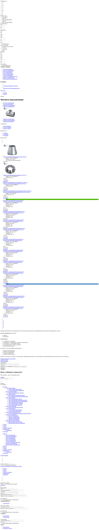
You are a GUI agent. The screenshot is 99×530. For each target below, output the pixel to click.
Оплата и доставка (7, 428)
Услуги (4, 425)
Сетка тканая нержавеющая (15, 411)
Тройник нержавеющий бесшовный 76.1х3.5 (13, 229)
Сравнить (3, 485)
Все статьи (3, 90)
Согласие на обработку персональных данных (11, 466)
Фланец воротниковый (8, 121)
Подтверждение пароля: (6, 494)
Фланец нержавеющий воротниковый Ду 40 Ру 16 (14, 183)
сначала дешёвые (7, 127)
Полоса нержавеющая (8, 74)
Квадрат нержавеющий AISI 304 (16, 392)
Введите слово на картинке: (7, 496)
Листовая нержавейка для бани (10, 85)
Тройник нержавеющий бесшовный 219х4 (13, 286)
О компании (9, 430)
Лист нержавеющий (7, 72)
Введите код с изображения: (7, 366)
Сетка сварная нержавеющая (15, 409)
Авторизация (6, 503)
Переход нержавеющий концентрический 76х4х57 (14, 156)
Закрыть (2, 377)
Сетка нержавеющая (8, 75)
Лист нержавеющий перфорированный (18, 400)
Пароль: (3, 493)
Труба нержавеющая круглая (15, 389)
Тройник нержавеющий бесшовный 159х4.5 (13, 297)
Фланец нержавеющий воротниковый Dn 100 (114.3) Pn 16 (16, 192)
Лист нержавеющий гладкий (15, 399)
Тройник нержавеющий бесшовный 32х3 (12, 262)
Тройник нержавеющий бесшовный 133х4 (13, 308)
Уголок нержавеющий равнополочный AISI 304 (20, 413)
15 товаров (5, 134)
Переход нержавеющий (8, 106)
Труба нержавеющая (8, 69)
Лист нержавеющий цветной (15, 405)
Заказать (3, 369)
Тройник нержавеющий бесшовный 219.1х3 (13, 212)
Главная (5, 92)
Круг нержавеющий (7, 71)
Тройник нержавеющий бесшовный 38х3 (12, 251)
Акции (4, 424)
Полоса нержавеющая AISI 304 (16, 407)
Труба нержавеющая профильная (16, 390)
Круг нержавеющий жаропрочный (17, 395)
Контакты (5, 431)
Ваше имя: (3, 363)
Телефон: (3, 365)
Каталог (5, 94)
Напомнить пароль (7, 528)
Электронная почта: (6, 490)
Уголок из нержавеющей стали (10, 76)
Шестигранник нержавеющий (10, 79)
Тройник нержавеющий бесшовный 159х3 (13, 221)
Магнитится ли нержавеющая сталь (11, 88)
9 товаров (5, 133)
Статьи (4, 426)
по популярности (7, 126)
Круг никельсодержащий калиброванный (18, 396)
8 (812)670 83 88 (4, 360)
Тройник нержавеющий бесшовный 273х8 (13, 273)
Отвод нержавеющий (8, 104)
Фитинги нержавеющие (8, 77)
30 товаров (5, 135)
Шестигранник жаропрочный (15, 421)
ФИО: (2, 489)
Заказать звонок (4, 361)
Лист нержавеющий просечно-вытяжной (18, 401)
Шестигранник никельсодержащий (17, 423)
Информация (6, 429)
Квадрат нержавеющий (8, 70)
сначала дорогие (7, 128)
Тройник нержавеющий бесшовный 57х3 (12, 240)
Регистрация (6, 515)
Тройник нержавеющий (8, 119)
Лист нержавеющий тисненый (16, 403)
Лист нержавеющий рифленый (16, 402)
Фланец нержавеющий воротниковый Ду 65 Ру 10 (14, 175)
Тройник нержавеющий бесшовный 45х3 (12, 201)
